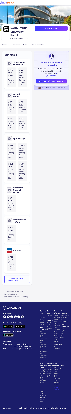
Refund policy (42, 400)
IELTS (55, 346)
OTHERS (64, 408)
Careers (49, 315)
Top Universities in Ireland (43, 355)
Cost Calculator (57, 328)
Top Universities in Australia (43, 349)
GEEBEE (49, 328)
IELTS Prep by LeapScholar (64, 319)
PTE (62, 334)
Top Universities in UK (43, 338)
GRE (62, 335)
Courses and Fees (38, 45)
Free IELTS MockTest (57, 316)
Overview (5, 45)
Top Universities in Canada (43, 344)
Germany (42, 324)
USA (41, 313)
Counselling (57, 348)
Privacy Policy (42, 392)
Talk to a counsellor (57, 324)
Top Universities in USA (43, 333)
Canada (42, 318)
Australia (42, 320)
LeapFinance (64, 315)
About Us (50, 313)
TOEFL (63, 330)
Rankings (26, 45)
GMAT (62, 337)
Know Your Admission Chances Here (15, 279)
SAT (62, 332)
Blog (55, 331)
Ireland (42, 322)
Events (56, 341)
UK (41, 315)
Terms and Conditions (43, 396)
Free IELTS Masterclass (57, 320)
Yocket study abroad (49, 324)
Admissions (16, 45)
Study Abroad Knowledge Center (57, 336)
